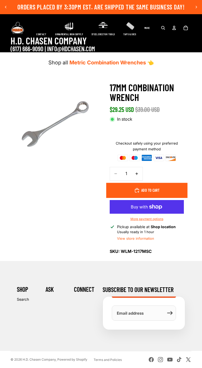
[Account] (174, 28)
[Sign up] (170, 313)
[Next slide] (196, 7)
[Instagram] (160, 359)
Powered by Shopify (72, 359)
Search (23, 299)
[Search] (163, 28)
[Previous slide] (6, 7)
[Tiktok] (179, 359)
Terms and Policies (108, 360)
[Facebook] (151, 359)
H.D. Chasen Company (39, 359)
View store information (135, 238)
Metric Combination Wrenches (107, 62)
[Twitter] (188, 359)
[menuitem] (147, 28)
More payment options (146, 219)
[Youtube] (170, 359)
